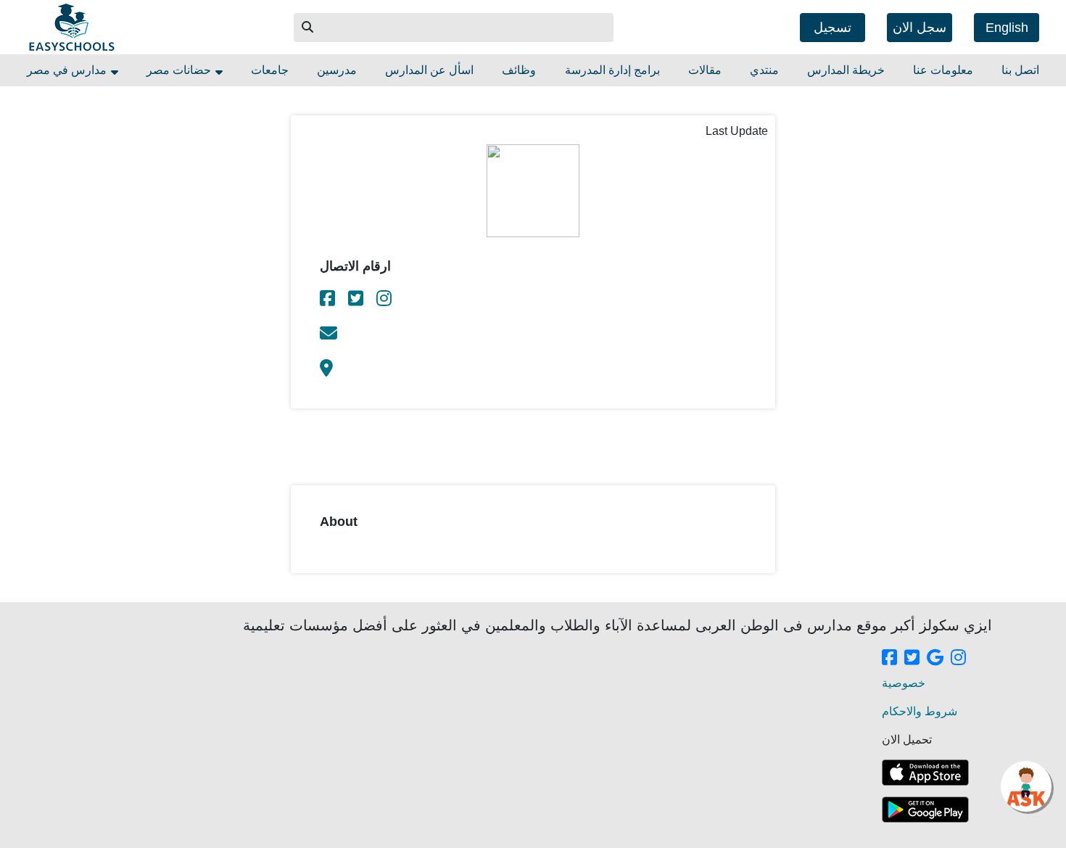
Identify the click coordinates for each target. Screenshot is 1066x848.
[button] (308, 27)
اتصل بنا (1020, 70)
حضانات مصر (180, 70)
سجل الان (919, 27)
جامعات (270, 70)
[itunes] (925, 773)
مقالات (705, 70)
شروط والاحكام (919, 711)
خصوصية (903, 683)
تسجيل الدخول (832, 31)
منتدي (764, 70)
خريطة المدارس (846, 70)
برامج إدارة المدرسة (612, 70)
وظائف (519, 70)
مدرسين (337, 70)
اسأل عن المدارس (429, 70)
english (1007, 27)
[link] (328, 301)
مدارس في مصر (68, 70)
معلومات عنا (943, 70)
